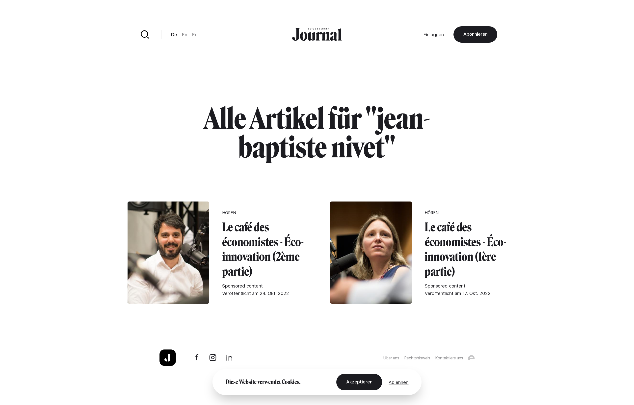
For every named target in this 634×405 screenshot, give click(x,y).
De (174, 34)
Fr (194, 34)
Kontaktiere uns (449, 358)
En (184, 34)
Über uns (391, 358)
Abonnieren (475, 34)
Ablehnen (398, 382)
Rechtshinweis (417, 358)
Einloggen (433, 34)
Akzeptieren (359, 381)
